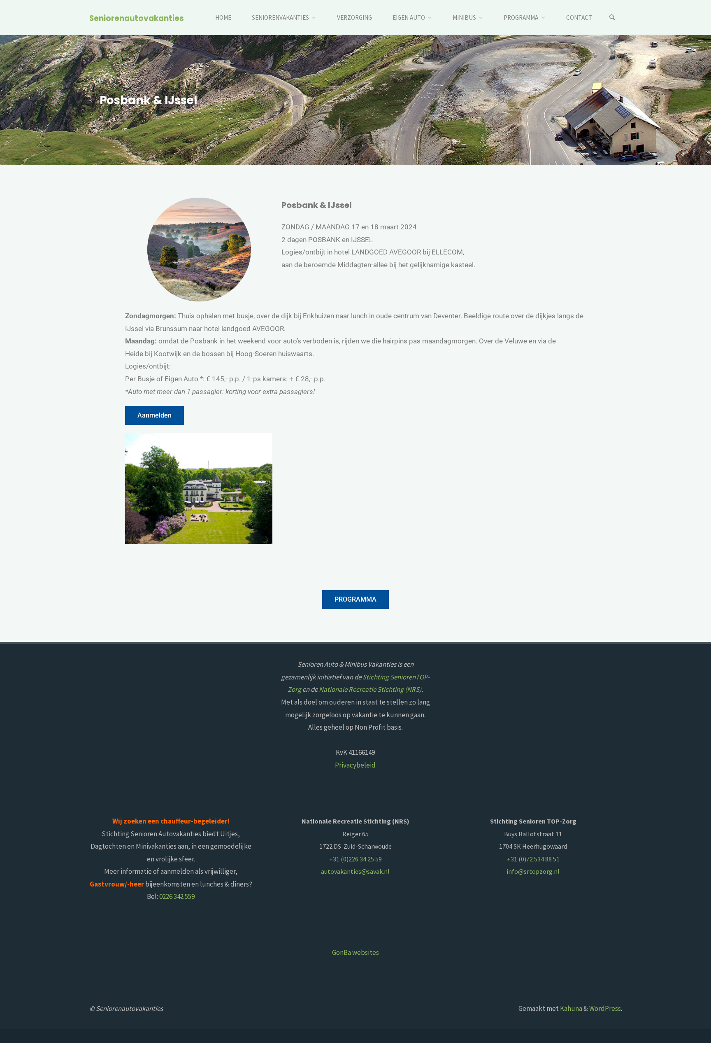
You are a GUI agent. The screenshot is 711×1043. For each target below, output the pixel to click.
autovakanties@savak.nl (355, 871)
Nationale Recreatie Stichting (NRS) (370, 689)
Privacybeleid (355, 765)
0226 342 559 (177, 896)
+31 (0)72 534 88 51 (533, 859)
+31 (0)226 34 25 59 (355, 859)
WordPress (605, 1008)
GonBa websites (355, 952)
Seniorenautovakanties (136, 17)
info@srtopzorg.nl (533, 871)
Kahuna (570, 1008)
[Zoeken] (612, 17)
